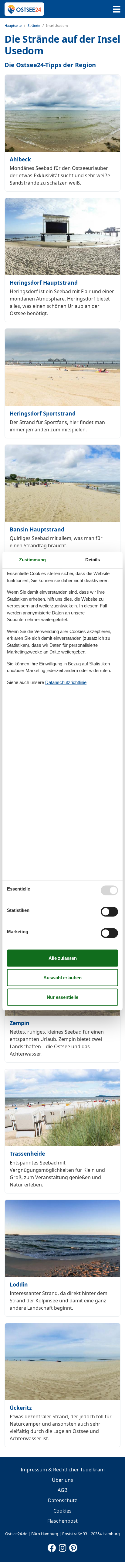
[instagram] (62, 1546)
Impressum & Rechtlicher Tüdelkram (63, 1469)
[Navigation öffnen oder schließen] (116, 9)
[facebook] (52, 1546)
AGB (62, 1490)
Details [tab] (92, 559)
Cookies (62, 1510)
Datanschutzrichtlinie (65, 682)
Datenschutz (62, 1500)
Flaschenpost (62, 1520)
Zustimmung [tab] (32, 559)
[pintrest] (73, 1546)
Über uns (62, 1480)
